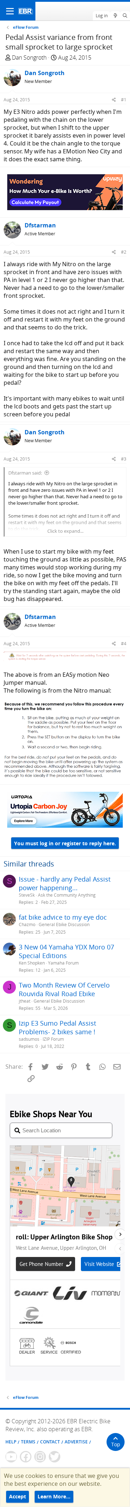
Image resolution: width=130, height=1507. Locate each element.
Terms (28, 1442)
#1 (123, 100)
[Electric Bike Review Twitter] (54, 1456)
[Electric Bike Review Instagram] (40, 1456)
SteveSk (27, 895)
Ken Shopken (32, 963)
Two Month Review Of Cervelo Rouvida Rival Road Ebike (64, 989)
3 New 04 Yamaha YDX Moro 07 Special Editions (66, 951)
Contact (50, 1442)
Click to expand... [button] (65, 531)
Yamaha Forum (63, 963)
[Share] (113, 100)
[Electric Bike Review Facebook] (25, 1456)
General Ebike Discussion (64, 924)
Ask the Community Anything (67, 895)
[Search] (125, 15)
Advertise (76, 1442)
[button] (10, 11)
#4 (123, 644)
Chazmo (27, 924)
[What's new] (115, 15)
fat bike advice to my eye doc (63, 917)
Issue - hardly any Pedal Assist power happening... (64, 883)
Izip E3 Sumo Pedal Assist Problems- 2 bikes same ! (57, 1027)
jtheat (24, 1001)
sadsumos (29, 1039)
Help (10, 1442)
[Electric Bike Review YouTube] (11, 1456)
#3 (123, 459)
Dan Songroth (29, 57)
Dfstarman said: (25, 473)
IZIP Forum (53, 1039)
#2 (123, 252)
